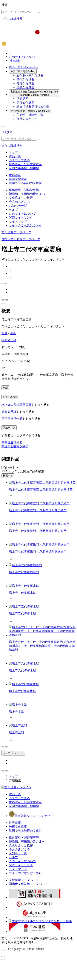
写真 (4, 333)
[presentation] (3, 471)
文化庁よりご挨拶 (21, 197)
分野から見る (25, 83)
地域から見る (25, 87)
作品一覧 (23, 67)
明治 (13, 333)
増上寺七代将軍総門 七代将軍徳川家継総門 (38, 551)
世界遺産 (22, 98)
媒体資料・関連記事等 (24, 189)
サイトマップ (18, 221)
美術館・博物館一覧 (29, 114)
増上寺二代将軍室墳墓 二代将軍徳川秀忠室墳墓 (41, 489)
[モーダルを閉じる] (2, 956)
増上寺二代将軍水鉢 (22, 592)
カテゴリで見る (22, 71)
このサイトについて (22, 56)
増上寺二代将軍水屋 (22, 613)
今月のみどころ (26, 118)
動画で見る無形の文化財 (32, 106)
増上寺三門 (16, 732)
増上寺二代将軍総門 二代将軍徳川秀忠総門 (38, 510)
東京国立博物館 (11, 418)
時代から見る (25, 79)
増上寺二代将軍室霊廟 (16, 404)
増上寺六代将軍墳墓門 (24, 572)
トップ (13, 152)
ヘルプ (13, 209)
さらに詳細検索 (11, 18)
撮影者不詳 (8, 340)
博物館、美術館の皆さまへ (27, 193)
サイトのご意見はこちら (25, 225)
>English (14, 60)
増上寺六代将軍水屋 (22, 670)
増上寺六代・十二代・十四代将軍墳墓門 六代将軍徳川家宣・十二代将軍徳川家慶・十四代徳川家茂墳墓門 (42, 645)
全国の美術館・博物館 (30, 110)
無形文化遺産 (25, 102)
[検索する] (38, 12)
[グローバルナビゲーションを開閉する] (2, 126)
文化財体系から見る (29, 75)
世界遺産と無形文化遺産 (34, 93)
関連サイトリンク (21, 217)
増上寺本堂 (16, 711)
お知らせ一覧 (18, 205)
